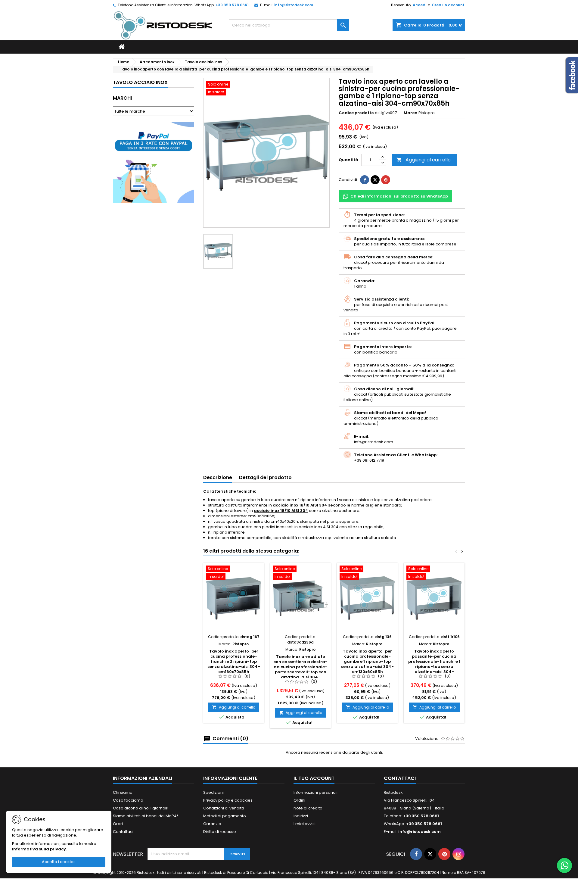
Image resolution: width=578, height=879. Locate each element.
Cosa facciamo (128, 800)
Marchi (122, 98)
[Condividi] (364, 179)
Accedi (419, 5)
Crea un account (448, 5)
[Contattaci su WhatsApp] (564, 865)
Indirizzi (301, 816)
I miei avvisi (304, 824)
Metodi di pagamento (224, 816)
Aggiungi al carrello (423, 159)
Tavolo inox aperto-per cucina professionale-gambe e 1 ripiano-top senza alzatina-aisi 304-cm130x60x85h (367, 661)
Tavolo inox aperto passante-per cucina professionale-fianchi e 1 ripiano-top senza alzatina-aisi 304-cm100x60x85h (434, 664)
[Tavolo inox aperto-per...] (233, 598)
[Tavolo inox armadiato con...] (300, 598)
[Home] (121, 47)
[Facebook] (416, 854)
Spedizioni (213, 792)
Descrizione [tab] (217, 477)
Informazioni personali (315, 792)
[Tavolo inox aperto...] (434, 598)
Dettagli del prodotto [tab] (265, 477)
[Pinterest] (385, 179)
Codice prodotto (356, 113)
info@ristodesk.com (293, 5)
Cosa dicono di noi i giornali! (140, 808)
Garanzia (212, 824)
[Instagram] (458, 854)
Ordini (299, 800)
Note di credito (308, 808)
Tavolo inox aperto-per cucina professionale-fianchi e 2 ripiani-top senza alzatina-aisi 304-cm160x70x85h (233, 661)
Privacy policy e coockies (228, 800)
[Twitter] (430, 854)
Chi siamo (122, 792)
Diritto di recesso (219, 831)
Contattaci (123, 831)
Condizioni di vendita (223, 808)
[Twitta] (375, 179)
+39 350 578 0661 (232, 5)
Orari (118, 824)
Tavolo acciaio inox (140, 82)
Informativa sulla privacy (39, 849)
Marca (411, 113)
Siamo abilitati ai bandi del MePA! (145, 816)
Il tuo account (314, 778)
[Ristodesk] (163, 25)
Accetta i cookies (59, 862)
